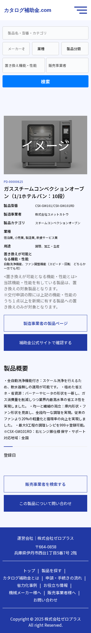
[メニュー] (82, 10)
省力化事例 (29, 585)
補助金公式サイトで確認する (45, 342)
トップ (31, 570)
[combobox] (24, 65)
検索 (45, 81)
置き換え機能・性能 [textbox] (21, 65)
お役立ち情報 (57, 585)
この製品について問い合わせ (45, 503)
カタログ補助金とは (23, 578)
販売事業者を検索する (45, 484)
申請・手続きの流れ (66, 578)
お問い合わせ (45, 600)
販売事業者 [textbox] (57, 65)
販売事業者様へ (64, 592)
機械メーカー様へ (27, 592)
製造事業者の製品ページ (45, 323)
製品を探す (53, 570)
